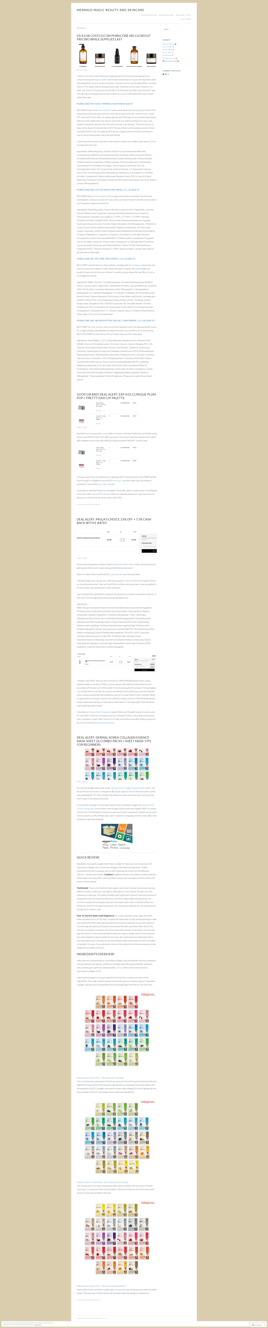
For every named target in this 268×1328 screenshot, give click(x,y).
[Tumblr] (168, 74)
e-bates (105, 433)
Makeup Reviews (166, 15)
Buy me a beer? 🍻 (168, 52)
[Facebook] (163, 74)
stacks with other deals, (123, 564)
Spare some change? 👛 (169, 44)
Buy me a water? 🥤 (168, 47)
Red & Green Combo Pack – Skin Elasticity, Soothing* (100, 1077)
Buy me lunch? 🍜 (168, 55)
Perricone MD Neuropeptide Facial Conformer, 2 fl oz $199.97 (116, 320)
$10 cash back (113, 574)
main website (104, 110)
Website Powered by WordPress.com (92, 1318)
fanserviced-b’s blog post (100, 712)
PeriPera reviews (103, 494)
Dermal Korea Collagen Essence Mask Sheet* (131, 788)
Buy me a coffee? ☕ (168, 49)
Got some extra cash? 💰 (170, 58)
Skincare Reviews (149, 15)
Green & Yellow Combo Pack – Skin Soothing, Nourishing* (102, 1182)
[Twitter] (166, 74)
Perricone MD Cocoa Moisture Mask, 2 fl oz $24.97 (108, 189)
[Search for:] (173, 29)
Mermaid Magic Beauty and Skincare (110, 10)
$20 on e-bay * (101, 484)
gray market (101, 79)
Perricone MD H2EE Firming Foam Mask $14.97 (105, 103)
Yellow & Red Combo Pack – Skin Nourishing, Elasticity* (101, 1286)
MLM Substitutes (183, 15)
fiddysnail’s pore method (103, 722)
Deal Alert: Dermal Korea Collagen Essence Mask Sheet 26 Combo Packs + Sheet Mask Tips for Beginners (114, 741)
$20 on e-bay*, (115, 480)
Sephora (138, 265)
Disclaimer (186, 19)
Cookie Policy (37, 1324)
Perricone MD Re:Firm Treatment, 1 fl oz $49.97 (106, 258)
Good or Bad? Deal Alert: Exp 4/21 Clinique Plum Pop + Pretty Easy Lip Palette (116, 396)
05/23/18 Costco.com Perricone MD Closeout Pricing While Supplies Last (114, 37)
